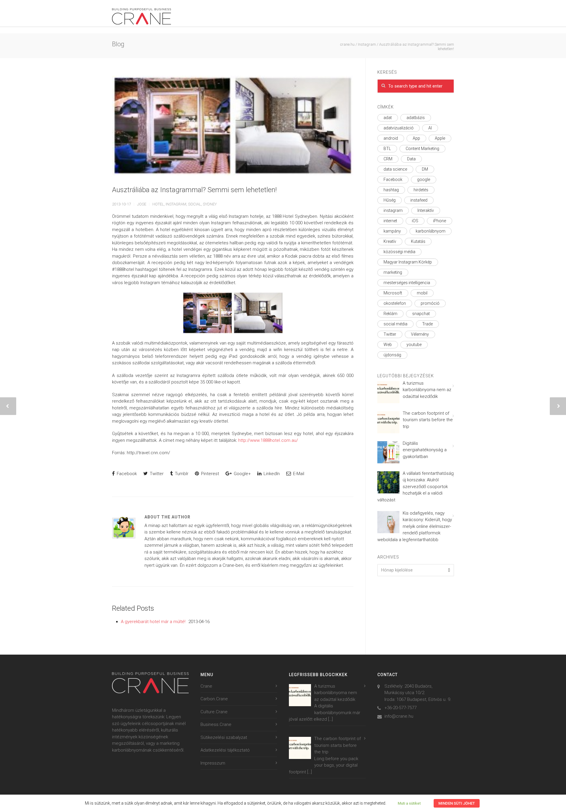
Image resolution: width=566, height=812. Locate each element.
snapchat (421, 313)
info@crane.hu (398, 716)
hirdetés (421, 189)
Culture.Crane (214, 711)
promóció (430, 303)
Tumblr (181, 473)
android (391, 138)
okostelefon (395, 303)
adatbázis (416, 117)
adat (388, 117)
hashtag (391, 189)
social (194, 204)
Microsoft (393, 293)
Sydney (210, 204)
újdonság (392, 355)
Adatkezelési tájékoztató (225, 750)
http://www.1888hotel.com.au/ (268, 440)
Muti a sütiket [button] (409, 803)
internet (390, 220)
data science (395, 169)
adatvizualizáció (399, 128)
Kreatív (390, 241)
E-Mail (298, 473)
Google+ (242, 473)
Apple (440, 138)
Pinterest (209, 473)
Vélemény (420, 334)
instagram (176, 204)
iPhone (439, 220)
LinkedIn (271, 473)
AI (430, 128)
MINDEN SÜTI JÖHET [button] (456, 803)
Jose (141, 204)
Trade (427, 324)
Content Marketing (422, 148)
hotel (158, 204)
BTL (387, 148)
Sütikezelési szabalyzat (223, 737)
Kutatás (418, 241)
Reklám (390, 313)
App (416, 138)
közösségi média (399, 251)
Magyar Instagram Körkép (408, 262)
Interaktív (425, 210)
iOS (415, 220)
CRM (388, 159)
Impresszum (212, 763)
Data (411, 159)
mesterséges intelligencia (407, 282)
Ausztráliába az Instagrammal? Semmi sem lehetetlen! (194, 190)
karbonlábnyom (430, 231)
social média (395, 324)
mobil (422, 293)
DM (425, 169)
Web (388, 344)
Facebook (126, 473)
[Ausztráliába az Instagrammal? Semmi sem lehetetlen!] (232, 126)
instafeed (418, 200)
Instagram (367, 44)
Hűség (390, 200)
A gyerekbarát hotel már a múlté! (153, 621)
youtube (414, 344)
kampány (392, 231)
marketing (393, 272)
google (423, 179)
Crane (206, 686)
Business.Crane (215, 724)
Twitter (156, 473)
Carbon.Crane (214, 698)
